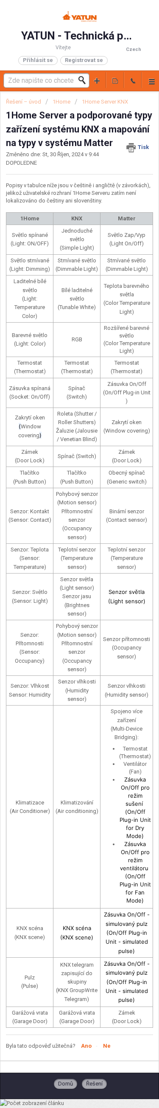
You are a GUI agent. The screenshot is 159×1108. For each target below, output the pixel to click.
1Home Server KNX (105, 101)
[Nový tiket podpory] (97, 80)
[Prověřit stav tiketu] (115, 80)
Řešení (94, 1083)
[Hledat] (84, 80)
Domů (65, 1083)
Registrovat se (84, 60)
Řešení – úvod (24, 101)
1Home (61, 101)
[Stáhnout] (64, 561)
